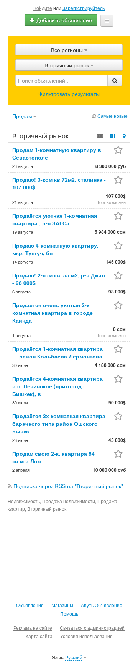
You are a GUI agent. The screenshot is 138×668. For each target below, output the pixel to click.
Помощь (69, 613)
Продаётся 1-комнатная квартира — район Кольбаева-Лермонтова (57, 352)
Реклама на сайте (32, 627)
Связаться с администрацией (92, 627)
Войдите (42, 8)
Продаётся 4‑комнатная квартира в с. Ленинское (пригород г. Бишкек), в (57, 386)
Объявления (30, 605)
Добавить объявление (63, 20)
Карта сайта (39, 636)
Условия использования (86, 636)
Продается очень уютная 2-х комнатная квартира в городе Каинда (52, 312)
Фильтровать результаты (69, 94)
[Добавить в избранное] (118, 150)
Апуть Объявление (101, 605)
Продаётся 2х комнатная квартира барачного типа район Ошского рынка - (58, 423)
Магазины (62, 605)
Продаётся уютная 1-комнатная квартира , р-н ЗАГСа (54, 219)
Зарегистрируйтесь (83, 8)
